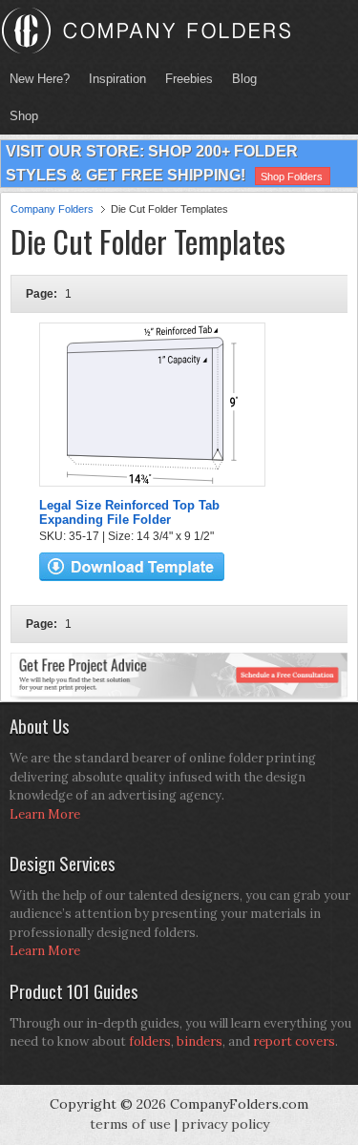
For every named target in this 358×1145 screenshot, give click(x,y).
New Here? (40, 79)
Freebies (184, 79)
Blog (244, 79)
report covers (294, 1041)
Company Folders (52, 209)
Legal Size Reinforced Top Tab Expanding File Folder (129, 512)
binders (199, 1041)
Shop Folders (292, 176)
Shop (19, 116)
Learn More (45, 814)
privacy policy (225, 1124)
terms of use (130, 1124)
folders (150, 1041)
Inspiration (117, 79)
